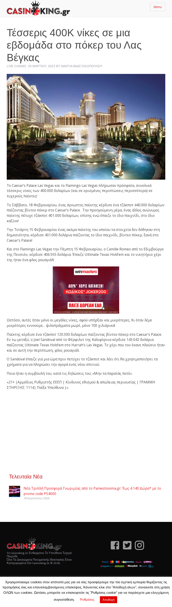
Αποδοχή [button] (108, 599)
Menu (157, 7)
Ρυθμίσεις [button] (87, 599)
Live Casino (16, 66)
